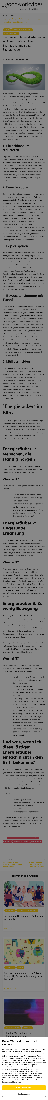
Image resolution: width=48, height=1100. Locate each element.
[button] (24, 1095)
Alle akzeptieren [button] (24, 1088)
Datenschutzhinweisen (11, 1082)
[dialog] (24, 550)
